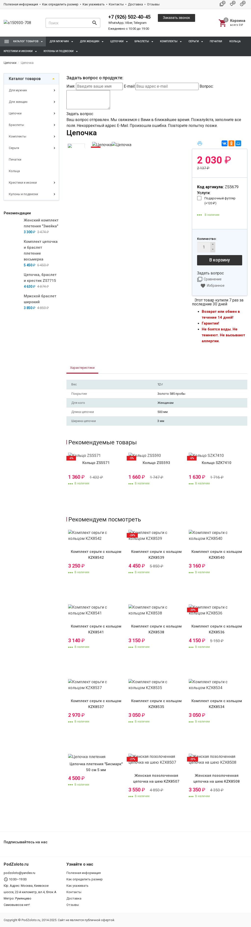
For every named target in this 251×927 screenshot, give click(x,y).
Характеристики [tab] (82, 367)
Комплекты (17, 136)
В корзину (219, 259)
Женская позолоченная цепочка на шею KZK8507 (156, 778)
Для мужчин (18, 90)
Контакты (116, 4)
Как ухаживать (94, 4)
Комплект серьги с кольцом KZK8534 (216, 704)
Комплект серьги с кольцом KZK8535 (156, 704)
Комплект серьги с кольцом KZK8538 (156, 629)
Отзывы (153, 4)
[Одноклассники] (231, 143)
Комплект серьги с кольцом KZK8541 (96, 629)
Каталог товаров (25, 78)
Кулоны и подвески (23, 194)
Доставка (135, 4)
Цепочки (15, 113)
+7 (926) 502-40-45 (129, 17)
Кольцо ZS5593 (156, 463)
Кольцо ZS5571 (96, 463)
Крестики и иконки (23, 182)
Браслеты (16, 125)
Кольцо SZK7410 (216, 463)
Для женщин (18, 102)
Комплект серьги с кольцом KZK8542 (96, 554)
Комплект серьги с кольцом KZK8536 (216, 629)
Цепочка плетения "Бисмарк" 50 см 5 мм (96, 767)
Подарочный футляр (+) (220, 200)
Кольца (235, 41)
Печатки (216, 41)
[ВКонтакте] (224, 143)
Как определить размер (60, 4)
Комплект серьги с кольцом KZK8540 (216, 554)
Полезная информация (21, 4)
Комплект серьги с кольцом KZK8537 (96, 704)
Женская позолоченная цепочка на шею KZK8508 (216, 778)
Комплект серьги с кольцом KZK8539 (156, 554)
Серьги (14, 148)
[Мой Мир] (238, 143)
